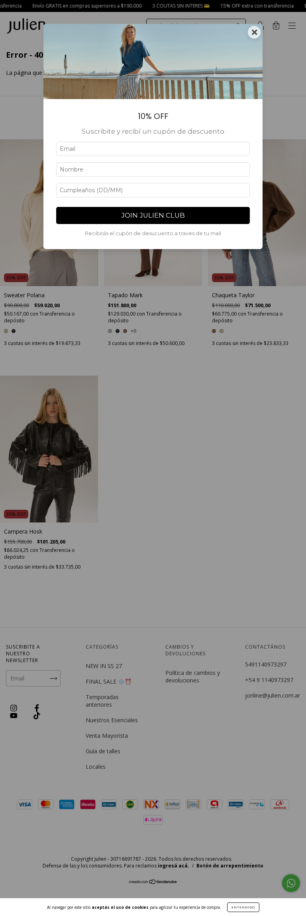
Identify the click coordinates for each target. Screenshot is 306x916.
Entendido (243, 907)
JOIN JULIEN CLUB (153, 215)
